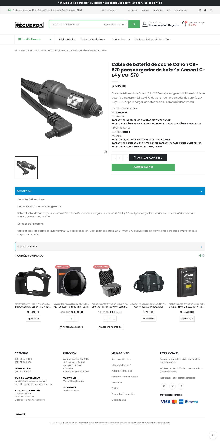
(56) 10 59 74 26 (71, 390)
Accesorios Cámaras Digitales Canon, (149, 139)
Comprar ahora (143, 167)
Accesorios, (119, 139)
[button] (200, 255)
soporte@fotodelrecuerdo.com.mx (33, 384)
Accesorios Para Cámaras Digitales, (133, 146)
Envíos (115, 388)
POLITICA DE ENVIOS (27, 246)
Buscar (133, 24)
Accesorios (118, 120)
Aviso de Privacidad (122, 370)
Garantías (117, 382)
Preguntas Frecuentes (123, 394)
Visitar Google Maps (73, 380)
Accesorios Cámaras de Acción (117, 304)
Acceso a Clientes (121, 359)
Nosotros (145, 10)
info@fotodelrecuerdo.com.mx (31, 380)
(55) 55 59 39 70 (23, 362)
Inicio (16, 50)
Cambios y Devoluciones (125, 376)
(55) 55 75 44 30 (23, 359)
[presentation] (7, 297)
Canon (158, 146)
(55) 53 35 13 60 (23, 371)
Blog (169, 10)
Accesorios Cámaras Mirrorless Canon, (135, 143)
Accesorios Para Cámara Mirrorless (180, 123)
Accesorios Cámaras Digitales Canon (148, 120)
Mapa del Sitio (119, 399)
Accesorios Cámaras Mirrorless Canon (135, 123)
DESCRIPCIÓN (24, 191)
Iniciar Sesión (181, 10)
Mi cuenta (132, 10)
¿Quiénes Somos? (121, 365)
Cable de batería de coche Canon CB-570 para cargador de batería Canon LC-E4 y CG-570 (158, 69)
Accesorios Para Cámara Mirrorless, (180, 143)
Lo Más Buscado (32, 39)
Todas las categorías (114, 24)
